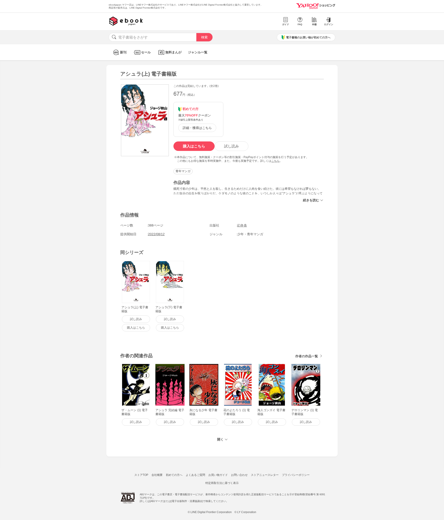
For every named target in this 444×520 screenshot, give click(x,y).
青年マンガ (183, 171)
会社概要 (157, 475)
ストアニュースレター (265, 475)
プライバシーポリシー (296, 475)
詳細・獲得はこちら (197, 128)
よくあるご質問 (195, 475)
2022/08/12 (156, 234)
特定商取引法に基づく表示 (222, 483)
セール (146, 52)
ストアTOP (141, 475)
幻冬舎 (242, 225)
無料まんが (173, 52)
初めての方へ (174, 475)
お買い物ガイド (218, 475)
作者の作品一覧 (306, 356)
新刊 (123, 52)
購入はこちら (194, 146)
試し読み (231, 146)
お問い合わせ (239, 475)
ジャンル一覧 (197, 52)
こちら (275, 160)
